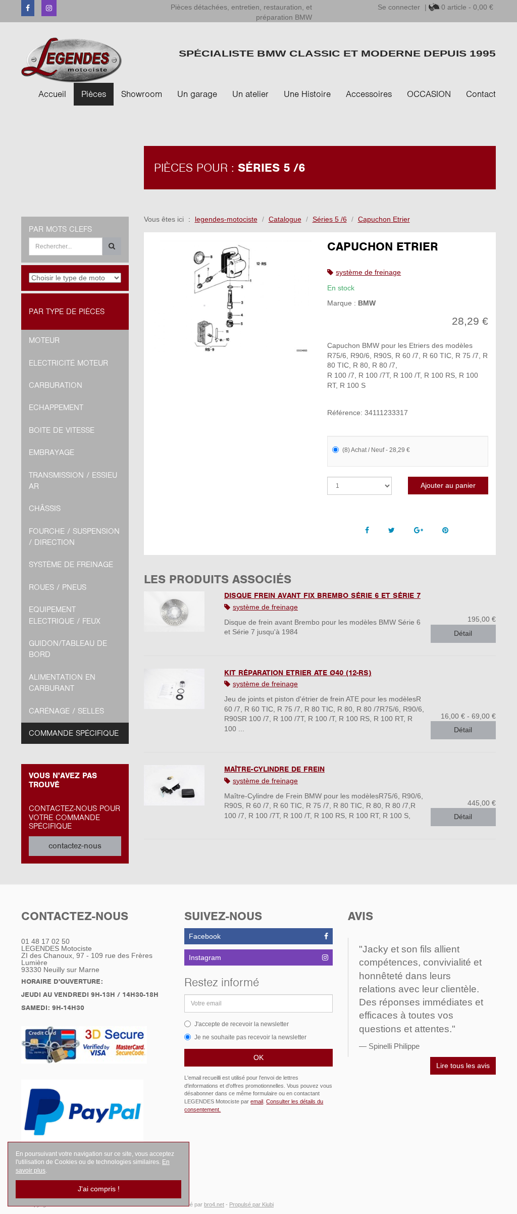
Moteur (44, 340)
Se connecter (399, 7)
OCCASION (429, 93)
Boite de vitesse (61, 430)
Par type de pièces (67, 312)
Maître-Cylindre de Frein (274, 769)
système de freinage (368, 272)
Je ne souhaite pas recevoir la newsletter (250, 1037)
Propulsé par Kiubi (251, 1204)
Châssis (45, 508)
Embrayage (51, 452)
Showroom (141, 93)
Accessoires (369, 93)
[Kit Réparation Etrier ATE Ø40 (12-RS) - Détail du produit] (177, 689)
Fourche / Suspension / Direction (74, 536)
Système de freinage (71, 565)
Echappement (56, 407)
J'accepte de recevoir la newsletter (241, 1024)
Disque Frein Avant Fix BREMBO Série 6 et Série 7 (322, 595)
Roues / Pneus (57, 587)
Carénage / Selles (66, 711)
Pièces (93, 93)
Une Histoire (307, 93)
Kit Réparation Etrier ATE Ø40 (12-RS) (298, 672)
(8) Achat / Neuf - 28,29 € (376, 449)
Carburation (55, 385)
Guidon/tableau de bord (68, 649)
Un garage (197, 93)
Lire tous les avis (463, 1065)
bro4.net (214, 1204)
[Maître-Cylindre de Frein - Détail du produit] (177, 785)
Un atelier (250, 93)
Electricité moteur (68, 363)
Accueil (52, 93)
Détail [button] (463, 633)
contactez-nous (74, 846)
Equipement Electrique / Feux (64, 615)
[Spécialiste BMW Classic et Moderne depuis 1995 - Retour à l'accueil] (71, 59)
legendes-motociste (226, 219)
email (256, 1101)
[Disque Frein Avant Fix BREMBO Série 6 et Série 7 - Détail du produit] (177, 611)
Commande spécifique (74, 733)
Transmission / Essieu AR (73, 480)
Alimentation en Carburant (62, 682)
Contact (481, 93)
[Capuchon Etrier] (232, 297)
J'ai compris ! (99, 1189)
